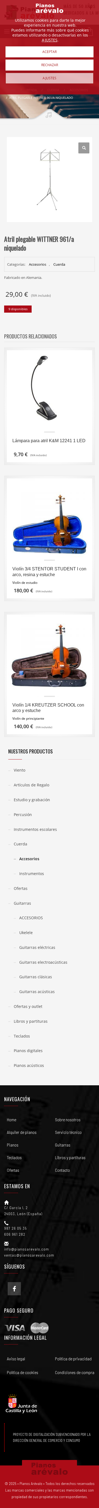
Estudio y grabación (32, 799)
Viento (19, 770)
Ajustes (49, 78)
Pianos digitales (28, 1050)
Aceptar (49, 51)
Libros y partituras (31, 1021)
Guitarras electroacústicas (43, 962)
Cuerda (59, 264)
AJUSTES (49, 40)
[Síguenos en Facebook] (14, 1288)
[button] (83, 147)
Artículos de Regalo (31, 784)
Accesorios (37, 264)
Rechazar (49, 65)
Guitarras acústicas (37, 991)
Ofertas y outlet (28, 1006)
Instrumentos (31, 873)
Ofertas (21, 888)
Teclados (22, 1036)
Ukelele (26, 932)
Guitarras (22, 903)
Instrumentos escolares (35, 829)
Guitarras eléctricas (37, 947)
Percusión (23, 814)
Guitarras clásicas (35, 976)
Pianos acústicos (29, 1065)
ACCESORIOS (31, 917)
